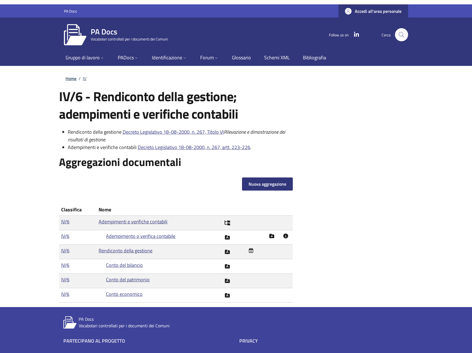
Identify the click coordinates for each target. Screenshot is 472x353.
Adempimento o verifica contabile (140, 236)
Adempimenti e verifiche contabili (133, 221)
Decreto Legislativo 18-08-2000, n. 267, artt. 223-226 (194, 147)
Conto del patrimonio (128, 279)
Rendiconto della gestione (125, 250)
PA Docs (70, 11)
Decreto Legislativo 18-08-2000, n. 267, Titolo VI (173, 132)
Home (71, 78)
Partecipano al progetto (94, 341)
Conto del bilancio (124, 265)
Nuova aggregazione (267, 184)
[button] (373, 11)
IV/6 (65, 221)
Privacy (248, 341)
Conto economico (124, 294)
